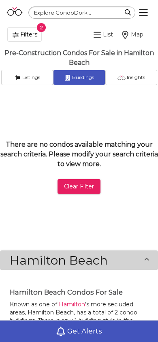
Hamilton (72, 304)
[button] (79, 260)
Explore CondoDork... (62, 12)
